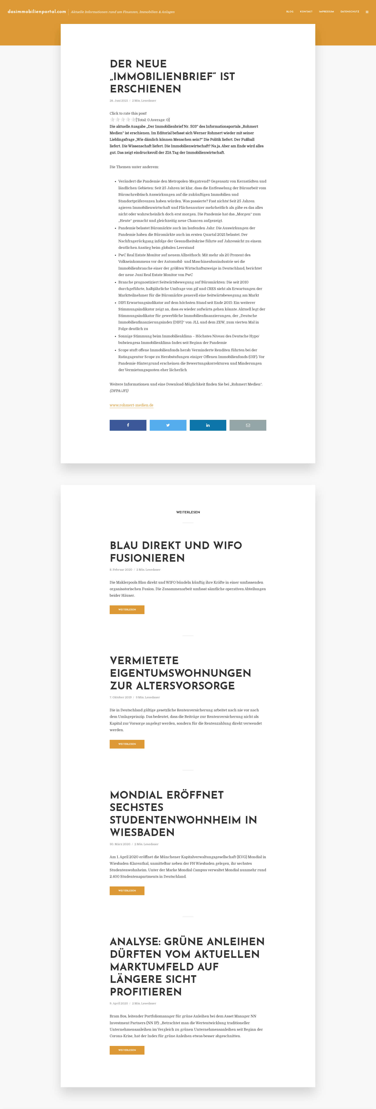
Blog (290, 12)
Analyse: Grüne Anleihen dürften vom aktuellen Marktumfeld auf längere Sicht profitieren (187, 967)
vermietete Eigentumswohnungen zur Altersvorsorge (180, 674)
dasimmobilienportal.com (37, 12)
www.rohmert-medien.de (131, 405)
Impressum (326, 12)
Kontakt (306, 12)
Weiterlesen (127, 610)
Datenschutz (350, 12)
